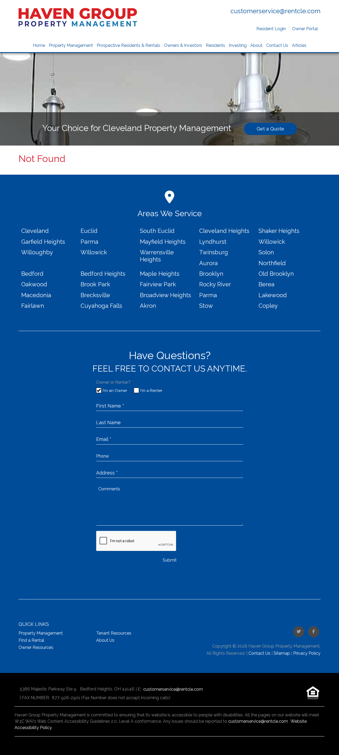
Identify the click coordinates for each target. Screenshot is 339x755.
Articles (299, 45)
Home (39, 45)
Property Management (71, 45)
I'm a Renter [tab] (151, 390)
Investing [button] (238, 45)
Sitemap (282, 653)
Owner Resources (36, 647)
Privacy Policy (306, 653)
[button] (298, 631)
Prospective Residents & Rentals (128, 45)
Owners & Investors (183, 45)
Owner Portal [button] (305, 28)
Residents (215, 45)
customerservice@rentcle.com (275, 11)
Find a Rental (31, 640)
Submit (170, 560)
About (256, 45)
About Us (105, 640)
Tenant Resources (113, 633)
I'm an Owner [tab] (115, 390)
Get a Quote (270, 129)
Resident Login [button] (271, 28)
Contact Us (277, 45)
